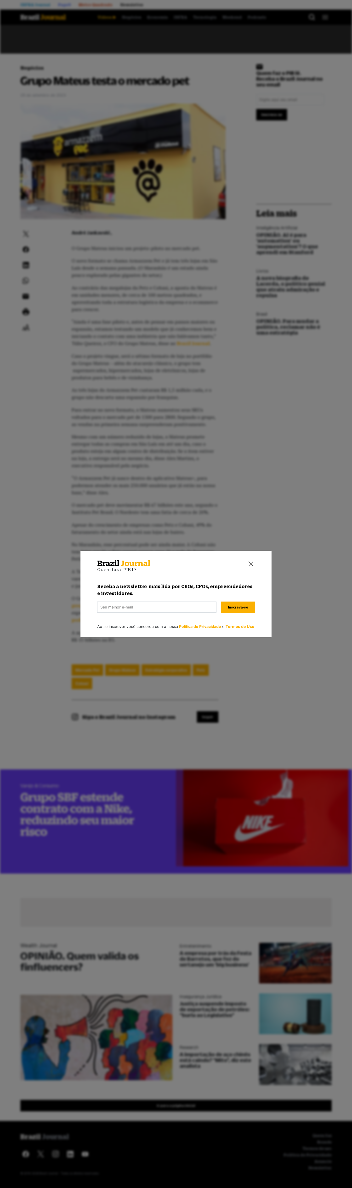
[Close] (251, 563)
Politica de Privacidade (200, 626)
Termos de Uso (240, 626)
